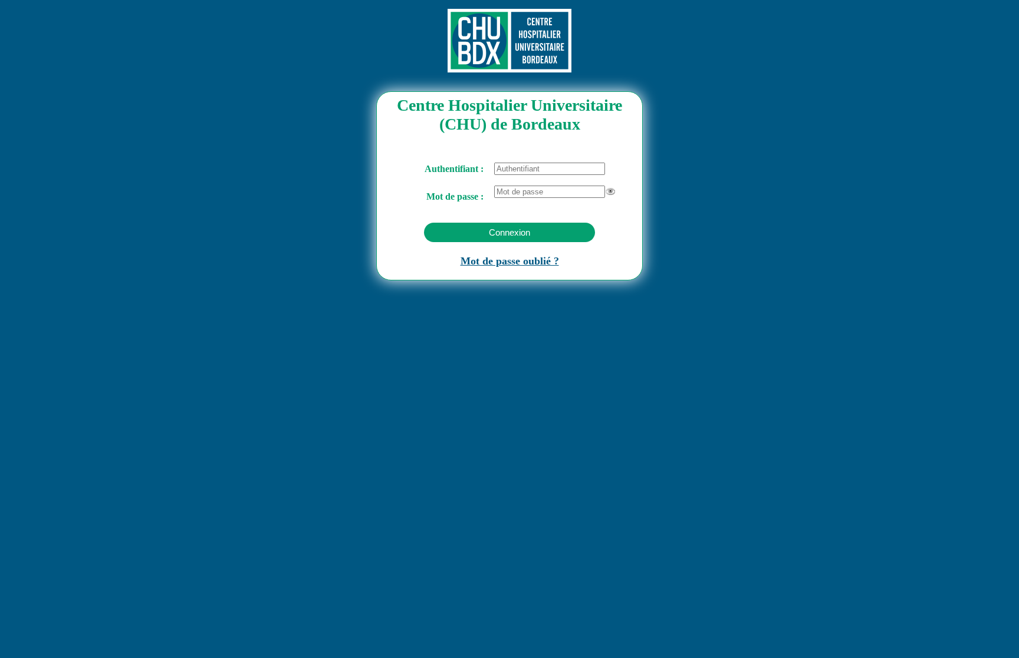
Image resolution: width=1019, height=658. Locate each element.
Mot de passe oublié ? (510, 261)
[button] (509, 232)
